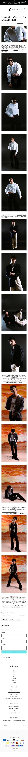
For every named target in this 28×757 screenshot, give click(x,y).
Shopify (17, 750)
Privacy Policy (14, 694)
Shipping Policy (14, 689)
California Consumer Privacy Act (14, 698)
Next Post (22, 615)
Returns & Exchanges (14, 692)
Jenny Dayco (15, 748)
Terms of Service (14, 696)
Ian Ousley (7, 612)
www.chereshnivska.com (20, 375)
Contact (14, 678)
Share (12, 619)
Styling (12, 612)
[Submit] (23, 725)
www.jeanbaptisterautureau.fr (15, 378)
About (14, 674)
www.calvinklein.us (16, 376)
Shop (14, 670)
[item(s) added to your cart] (25, 9)
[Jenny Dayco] (14, 9)
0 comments (20, 23)
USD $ (13, 733)
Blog (14, 676)
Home (14, 669)
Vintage (14, 682)
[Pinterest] (16, 737)
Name (3, 632)
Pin (19, 619)
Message (3, 644)
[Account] (22, 9)
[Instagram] (14, 737)
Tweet (5, 619)
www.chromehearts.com (11, 597)
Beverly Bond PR (9, 216)
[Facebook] (12, 737)
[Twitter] (10, 737)
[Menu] (3, 9)
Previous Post (6, 615)
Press (14, 672)
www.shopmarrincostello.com (14, 509)
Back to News (6, 657)
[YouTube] (18, 737)
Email (2, 638)
